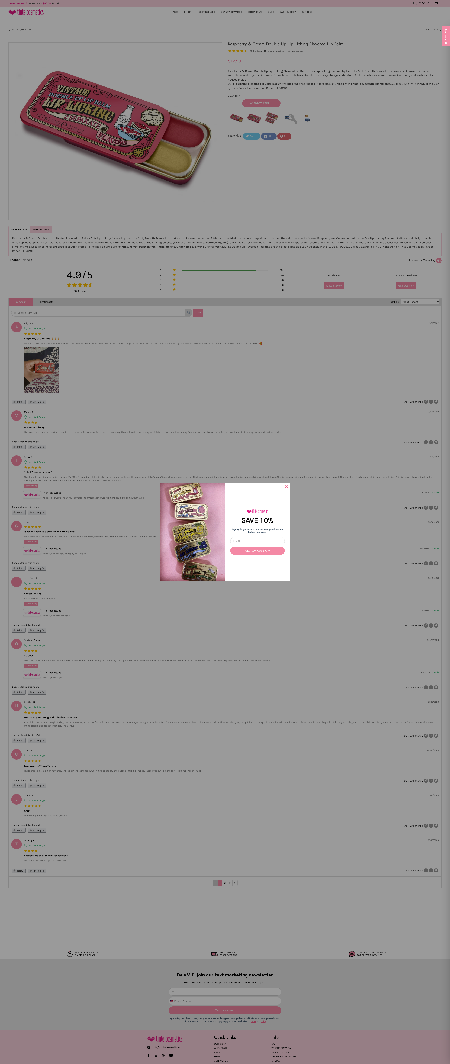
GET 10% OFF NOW (257, 550)
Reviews (446, 34)
